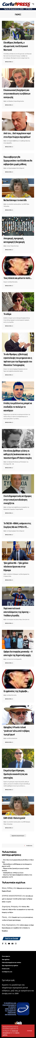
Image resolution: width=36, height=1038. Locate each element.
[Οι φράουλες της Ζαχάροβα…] (18, 679)
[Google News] (12, 943)
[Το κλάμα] (18, 301)
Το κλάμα (7, 314)
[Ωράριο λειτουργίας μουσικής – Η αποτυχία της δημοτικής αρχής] (18, 639)
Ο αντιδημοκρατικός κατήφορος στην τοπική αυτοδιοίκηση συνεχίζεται (18, 500)
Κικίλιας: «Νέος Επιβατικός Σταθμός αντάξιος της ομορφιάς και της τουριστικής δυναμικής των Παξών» (18, 909)
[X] (6, 943)
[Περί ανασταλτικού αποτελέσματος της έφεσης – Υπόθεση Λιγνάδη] (18, 596)
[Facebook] (3, 943)
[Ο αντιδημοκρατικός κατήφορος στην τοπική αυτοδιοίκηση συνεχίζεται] (18, 483)
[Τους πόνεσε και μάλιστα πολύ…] (18, 265)
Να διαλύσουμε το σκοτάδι (15, 200)
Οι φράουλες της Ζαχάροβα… (16, 691)
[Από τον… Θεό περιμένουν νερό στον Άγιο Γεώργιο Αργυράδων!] (18, 121)
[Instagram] (16, 943)
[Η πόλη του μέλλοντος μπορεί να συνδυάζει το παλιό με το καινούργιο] (18, 391)
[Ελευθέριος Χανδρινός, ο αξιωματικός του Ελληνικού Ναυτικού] (18, 30)
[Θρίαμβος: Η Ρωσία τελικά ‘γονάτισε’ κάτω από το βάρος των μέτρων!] (18, 715)
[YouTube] (9, 943)
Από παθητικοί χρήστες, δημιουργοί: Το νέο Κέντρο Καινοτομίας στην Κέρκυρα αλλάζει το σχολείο (17, 899)
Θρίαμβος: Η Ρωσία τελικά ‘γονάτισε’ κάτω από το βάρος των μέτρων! (17, 731)
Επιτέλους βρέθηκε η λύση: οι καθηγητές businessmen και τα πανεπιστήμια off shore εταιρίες (18, 454)
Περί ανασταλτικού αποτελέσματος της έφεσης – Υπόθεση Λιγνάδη (17, 612)
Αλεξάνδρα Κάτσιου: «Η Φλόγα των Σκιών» (13, 873)
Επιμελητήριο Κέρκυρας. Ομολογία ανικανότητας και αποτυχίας (16, 774)
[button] (29, 1031)
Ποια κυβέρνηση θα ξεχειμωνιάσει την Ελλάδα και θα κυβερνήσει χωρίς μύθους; (18, 161)
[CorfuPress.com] (16, 4)
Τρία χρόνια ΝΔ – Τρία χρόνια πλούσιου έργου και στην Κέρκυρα (16, 567)
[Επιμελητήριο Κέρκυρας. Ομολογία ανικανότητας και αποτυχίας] (18, 758)
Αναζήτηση (29, 845)
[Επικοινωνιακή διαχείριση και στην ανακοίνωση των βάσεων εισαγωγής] (18, 77)
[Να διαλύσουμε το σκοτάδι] (18, 188)
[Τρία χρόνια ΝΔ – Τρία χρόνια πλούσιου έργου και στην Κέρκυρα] (18, 550)
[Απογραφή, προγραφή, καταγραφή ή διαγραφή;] (18, 226)
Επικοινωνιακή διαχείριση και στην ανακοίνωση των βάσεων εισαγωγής (17, 94)
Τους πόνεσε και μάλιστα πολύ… (18, 278)
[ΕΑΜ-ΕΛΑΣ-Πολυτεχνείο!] (18, 805)
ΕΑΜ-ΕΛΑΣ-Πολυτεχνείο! (14, 818)
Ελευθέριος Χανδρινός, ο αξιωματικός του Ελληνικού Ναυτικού (16, 46)
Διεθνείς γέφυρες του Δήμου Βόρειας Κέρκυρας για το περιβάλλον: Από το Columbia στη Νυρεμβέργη (18, 928)
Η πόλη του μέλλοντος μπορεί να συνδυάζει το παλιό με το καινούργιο (18, 407)
